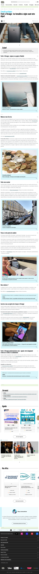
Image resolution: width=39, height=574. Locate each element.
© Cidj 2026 (28, 572)
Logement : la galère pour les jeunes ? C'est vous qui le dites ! (14, 399)
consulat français (23, 73)
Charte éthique (13, 572)
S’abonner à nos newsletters (6, 559)
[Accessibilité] (11, 530)
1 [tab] (19, 45)
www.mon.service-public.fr (22, 75)
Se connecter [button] (36, 1)
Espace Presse (3, 552)
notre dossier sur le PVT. (9, 136)
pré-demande (13, 68)
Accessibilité (23, 572)
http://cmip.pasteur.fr (14, 190)
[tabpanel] (19, 33)
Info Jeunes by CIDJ (4, 542)
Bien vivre (37, 4)
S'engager (31, 4)
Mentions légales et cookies (19, 572)
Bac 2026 (15, 4)
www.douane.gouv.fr (11, 291)
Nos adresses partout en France (19, 523)
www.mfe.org (9, 251)
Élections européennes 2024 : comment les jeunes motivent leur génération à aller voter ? (20, 394)
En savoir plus (35, 120)
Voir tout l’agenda (19, 436)
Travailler (26, 4)
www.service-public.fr (11, 70)
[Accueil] (2, 2)
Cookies (31, 572)
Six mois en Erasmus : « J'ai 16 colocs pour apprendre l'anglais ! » (15, 396)
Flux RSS (10, 572)
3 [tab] (22, 434)
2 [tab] (21, 434)
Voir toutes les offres (19, 501)
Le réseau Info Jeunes (5, 557)
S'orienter (21, 4)
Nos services (3, 547)
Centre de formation (4, 549)
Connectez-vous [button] (4, 562)
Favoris (20, 530)
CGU (26, 572)
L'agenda (2, 544)
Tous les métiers (9, 4)
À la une (2, 4)
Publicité (8, 572)
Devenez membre (4, 554)
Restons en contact (4, 537)
